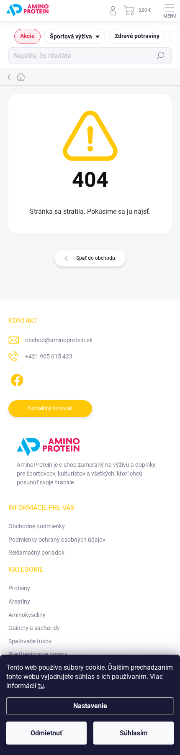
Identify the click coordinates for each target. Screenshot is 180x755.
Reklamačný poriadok (36, 552)
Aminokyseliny (27, 615)
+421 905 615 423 (48, 356)
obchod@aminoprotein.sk (59, 340)
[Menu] (169, 10)
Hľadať (161, 56)
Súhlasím (134, 733)
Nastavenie (90, 706)
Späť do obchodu (95, 258)
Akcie (27, 36)
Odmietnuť (46, 733)
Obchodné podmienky (36, 526)
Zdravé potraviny (137, 36)
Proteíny (19, 588)
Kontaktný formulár (50, 408)
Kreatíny (19, 601)
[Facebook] (15, 378)
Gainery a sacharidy (34, 627)
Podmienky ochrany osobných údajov (56, 539)
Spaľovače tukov (29, 641)
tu (41, 686)
